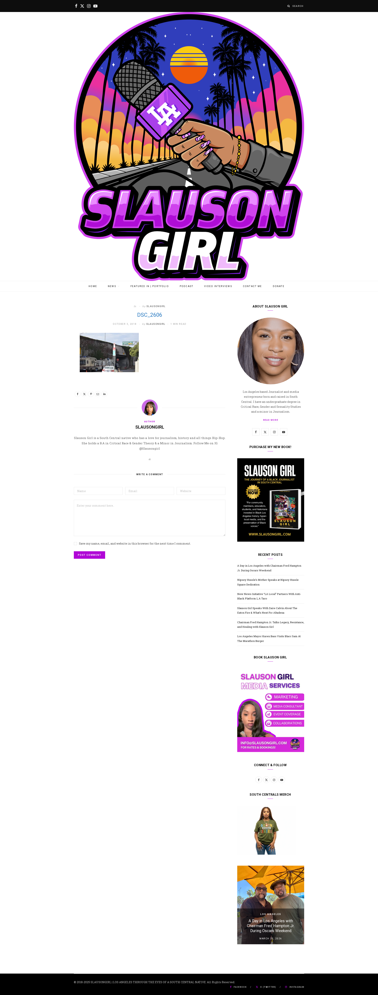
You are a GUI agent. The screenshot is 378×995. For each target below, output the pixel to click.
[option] (270, 905)
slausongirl (156, 306)
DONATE (278, 286)
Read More (270, 420)
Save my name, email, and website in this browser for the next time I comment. (135, 543)
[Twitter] (84, 394)
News (112, 286)
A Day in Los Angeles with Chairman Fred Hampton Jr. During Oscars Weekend (271, 926)
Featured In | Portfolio (150, 286)
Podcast (186, 286)
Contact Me (252, 286)
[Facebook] (78, 394)
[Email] (98, 394)
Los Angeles (270, 914)
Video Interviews (218, 286)
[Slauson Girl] (189, 146)
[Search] (288, 6)
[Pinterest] (91, 394)
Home (93, 286)
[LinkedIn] (104, 394)
